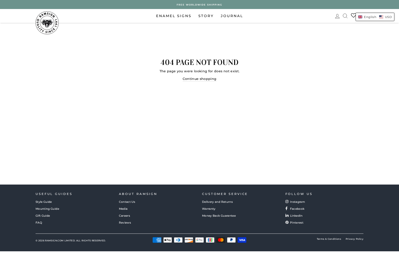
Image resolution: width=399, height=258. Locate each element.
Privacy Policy (354, 238)
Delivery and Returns (217, 201)
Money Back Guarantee (219, 215)
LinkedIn (296, 215)
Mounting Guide (47, 208)
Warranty (209, 208)
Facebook (297, 208)
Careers (124, 215)
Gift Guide (43, 215)
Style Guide (44, 201)
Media (123, 208)
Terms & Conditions (329, 238)
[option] (199, 4)
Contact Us (127, 201)
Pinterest (296, 222)
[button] (375, 17)
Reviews (125, 222)
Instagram (297, 201)
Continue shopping (200, 79)
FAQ (39, 222)
